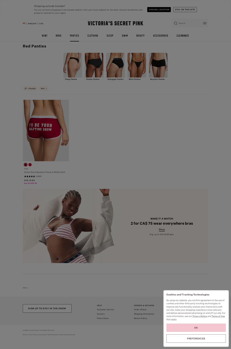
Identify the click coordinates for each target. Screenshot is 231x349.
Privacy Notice (199, 316)
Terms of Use (218, 316)
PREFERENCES (196, 338)
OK (196, 327)
